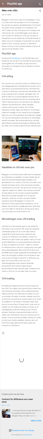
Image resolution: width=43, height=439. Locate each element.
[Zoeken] (40, 4)
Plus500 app (14, 3)
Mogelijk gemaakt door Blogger (22, 430)
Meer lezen (36, 421)
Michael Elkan (28, 434)
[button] (40, 11)
